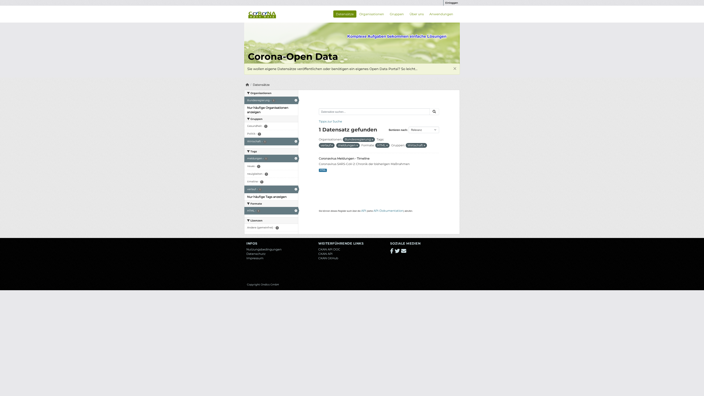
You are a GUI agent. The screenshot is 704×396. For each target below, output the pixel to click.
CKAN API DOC (329, 249)
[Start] (247, 85)
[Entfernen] (372, 139)
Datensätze (345, 14)
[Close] (455, 68)
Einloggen (451, 2)
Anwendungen (441, 14)
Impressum (254, 258)
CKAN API (325, 254)
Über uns (417, 14)
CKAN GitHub (328, 258)
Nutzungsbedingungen (264, 249)
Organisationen (371, 14)
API (363, 210)
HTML (323, 170)
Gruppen (397, 14)
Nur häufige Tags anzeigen (267, 197)
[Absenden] (434, 111)
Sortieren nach (398, 130)
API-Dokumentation (388, 210)
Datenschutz (255, 254)
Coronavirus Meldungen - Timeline (344, 158)
